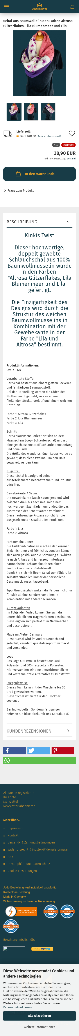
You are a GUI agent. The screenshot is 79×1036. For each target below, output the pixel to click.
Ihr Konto (9, 797)
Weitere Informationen (40, 1027)
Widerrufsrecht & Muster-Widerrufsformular (38, 849)
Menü (6, 6)
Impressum (15, 828)
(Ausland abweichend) (49, 136)
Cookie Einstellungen (22, 871)
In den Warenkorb (39, 174)
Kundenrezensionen (29, 731)
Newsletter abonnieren (19, 806)
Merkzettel (10, 802)
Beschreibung (22, 221)
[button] (14, 750)
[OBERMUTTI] (39, 6)
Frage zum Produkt (21, 191)
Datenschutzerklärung (17, 1007)
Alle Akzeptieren (39, 1016)
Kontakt (13, 835)
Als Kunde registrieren (18, 793)
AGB (10, 857)
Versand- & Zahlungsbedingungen (31, 842)
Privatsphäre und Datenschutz (29, 864)
